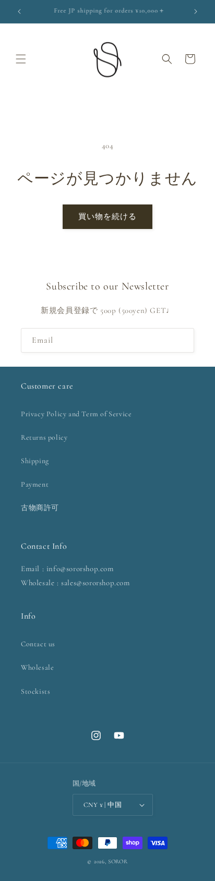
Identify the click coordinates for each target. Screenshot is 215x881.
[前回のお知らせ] (19, 11)
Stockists (35, 691)
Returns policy (44, 437)
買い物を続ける (107, 216)
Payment (35, 484)
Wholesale (37, 667)
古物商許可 (40, 507)
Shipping (35, 460)
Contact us (38, 643)
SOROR (118, 861)
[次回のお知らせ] (195, 11)
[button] (20, 58)
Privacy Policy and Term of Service (76, 413)
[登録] (182, 340)
